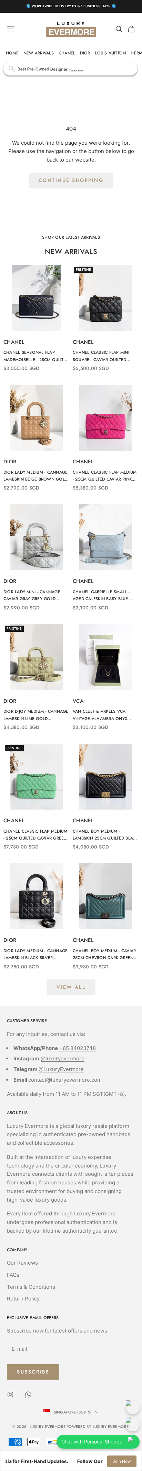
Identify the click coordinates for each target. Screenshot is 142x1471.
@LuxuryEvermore (61, 1069)
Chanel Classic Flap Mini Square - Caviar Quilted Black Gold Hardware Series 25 (105, 356)
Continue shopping (71, 180)
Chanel (13, 342)
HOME (12, 53)
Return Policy (23, 1298)
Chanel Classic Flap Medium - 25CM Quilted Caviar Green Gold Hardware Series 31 (35, 835)
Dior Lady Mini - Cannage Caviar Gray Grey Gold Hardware (31, 596)
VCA (78, 701)
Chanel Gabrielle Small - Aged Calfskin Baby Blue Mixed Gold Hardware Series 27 (105, 596)
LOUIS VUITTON (110, 53)
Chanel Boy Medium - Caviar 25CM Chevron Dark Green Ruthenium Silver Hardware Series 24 (104, 954)
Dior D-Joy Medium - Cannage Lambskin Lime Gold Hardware (35, 715)
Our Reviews (22, 1262)
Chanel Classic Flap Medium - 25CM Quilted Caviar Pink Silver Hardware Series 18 (104, 476)
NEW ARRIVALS (38, 53)
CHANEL (67, 53)
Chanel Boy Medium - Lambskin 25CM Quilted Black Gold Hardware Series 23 (105, 835)
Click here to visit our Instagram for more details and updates (71, 68)
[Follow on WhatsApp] (28, 1394)
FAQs (13, 1275)
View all (71, 987)
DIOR (85, 53)
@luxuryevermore (62, 1058)
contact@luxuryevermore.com (65, 1080)
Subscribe (33, 1371)
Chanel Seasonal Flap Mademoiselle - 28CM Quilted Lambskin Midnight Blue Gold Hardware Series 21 (36, 356)
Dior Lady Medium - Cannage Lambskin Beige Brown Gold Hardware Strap (35, 476)
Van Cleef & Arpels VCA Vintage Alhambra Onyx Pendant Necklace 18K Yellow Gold (100, 715)
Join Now (122, 1461)
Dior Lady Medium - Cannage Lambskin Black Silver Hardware (35, 954)
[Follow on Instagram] (10, 1394)
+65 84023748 (77, 1048)
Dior (9, 461)
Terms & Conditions (31, 1287)
